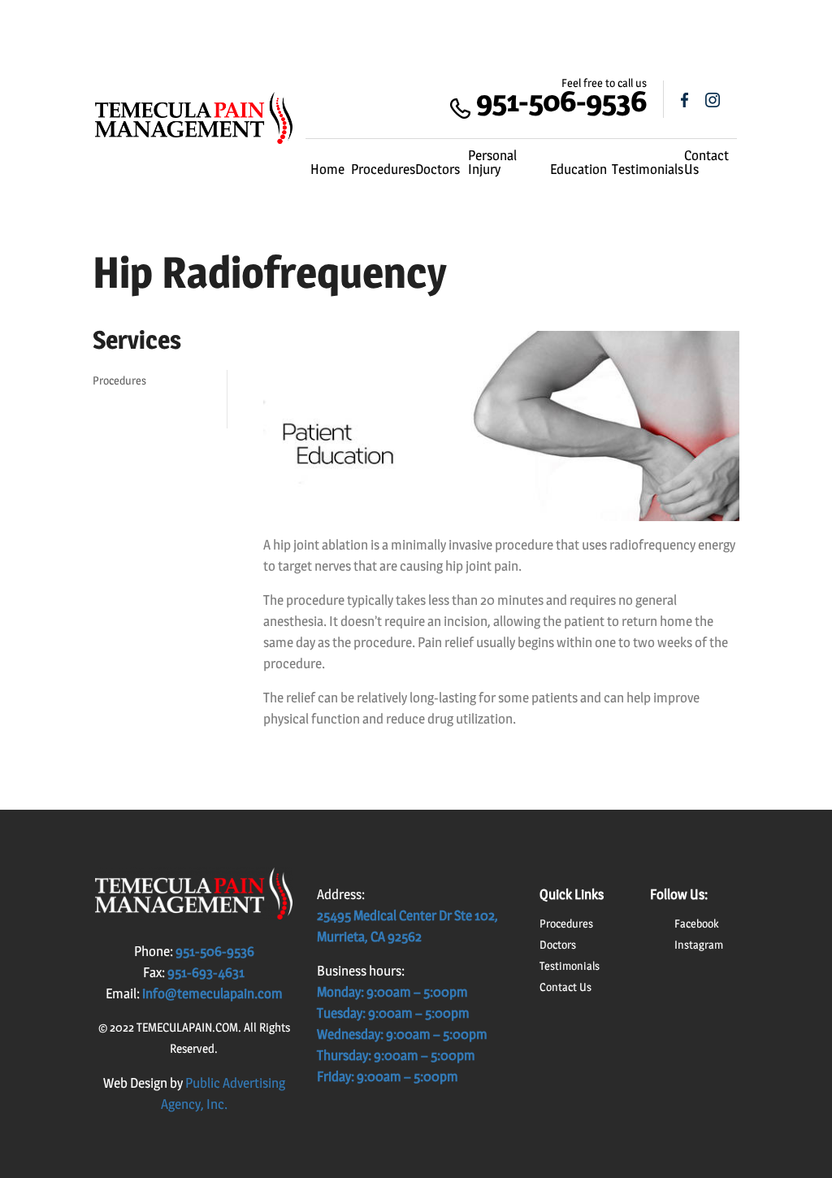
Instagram (698, 944)
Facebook (696, 923)
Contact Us (706, 162)
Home (327, 169)
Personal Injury (492, 162)
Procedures (383, 169)
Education (578, 169)
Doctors (437, 169)
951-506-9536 (561, 100)
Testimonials (647, 169)
